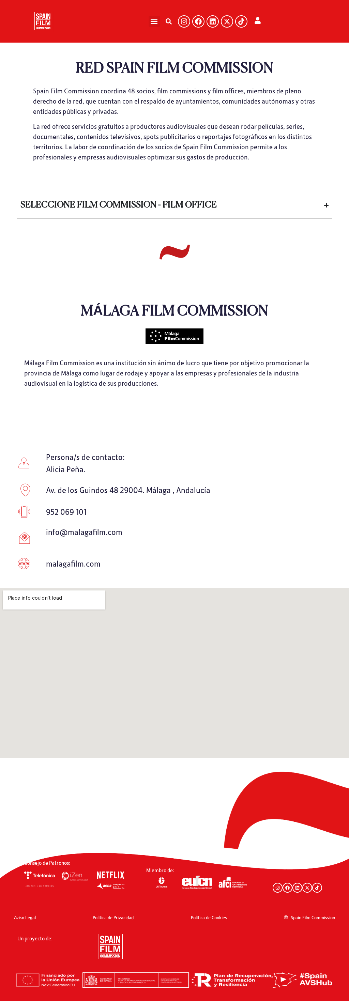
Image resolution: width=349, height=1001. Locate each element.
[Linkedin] (213, 21)
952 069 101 (66, 512)
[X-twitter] (227, 21)
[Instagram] (184, 21)
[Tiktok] (241, 21)
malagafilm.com (73, 563)
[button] (154, 21)
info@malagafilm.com (84, 532)
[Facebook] (198, 21)
